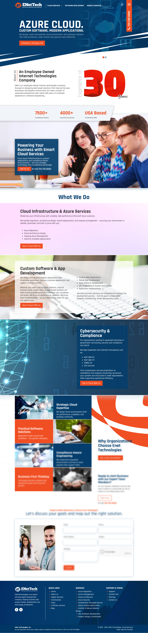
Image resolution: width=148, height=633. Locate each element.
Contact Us (113, 600)
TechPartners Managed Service (90, 602)
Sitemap (112, 597)
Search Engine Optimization (89, 605)
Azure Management (86, 594)
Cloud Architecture (85, 597)
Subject (101, 537)
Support (112, 591)
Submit (69, 567)
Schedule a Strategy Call (32, 43)
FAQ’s (53, 602)
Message (67, 549)
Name (66, 525)
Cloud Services (53, 5)
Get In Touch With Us (31, 246)
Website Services (94, 5)
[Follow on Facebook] (16, 609)
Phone (101, 525)
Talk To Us (24, 168)
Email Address (69, 537)
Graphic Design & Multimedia (89, 616)
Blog (53, 608)
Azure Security (84, 600)
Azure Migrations (85, 591)
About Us (54, 594)
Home (53, 591)
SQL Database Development (89, 614)
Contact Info (113, 594)
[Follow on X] (21, 609)
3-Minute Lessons (58, 605)
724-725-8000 (44, 168)
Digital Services (57, 597)
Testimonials (56, 600)
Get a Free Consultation (110, 457)
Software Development (74, 5)
